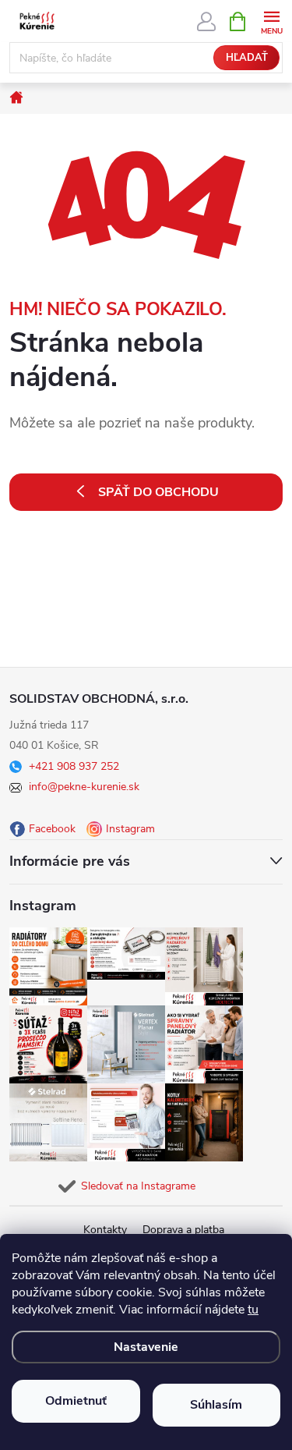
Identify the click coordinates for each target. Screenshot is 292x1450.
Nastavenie (146, 1347)
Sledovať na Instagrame (138, 1186)
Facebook (52, 828)
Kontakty (105, 1229)
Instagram (130, 828)
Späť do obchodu (158, 492)
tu (253, 1309)
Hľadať (247, 58)
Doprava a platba (183, 1229)
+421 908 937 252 (74, 766)
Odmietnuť (76, 1400)
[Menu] (271, 20)
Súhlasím (216, 1404)
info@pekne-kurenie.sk (84, 786)
